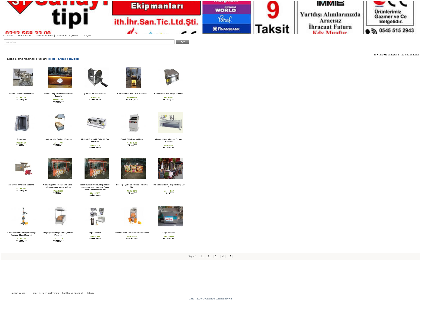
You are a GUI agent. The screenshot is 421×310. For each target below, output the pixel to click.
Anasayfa (8, 35)
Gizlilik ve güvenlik (72, 293)
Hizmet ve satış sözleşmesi (45, 293)
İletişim (87, 35)
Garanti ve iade (44, 35)
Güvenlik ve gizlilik (67, 35)
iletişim (90, 293)
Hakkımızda (24, 35)
